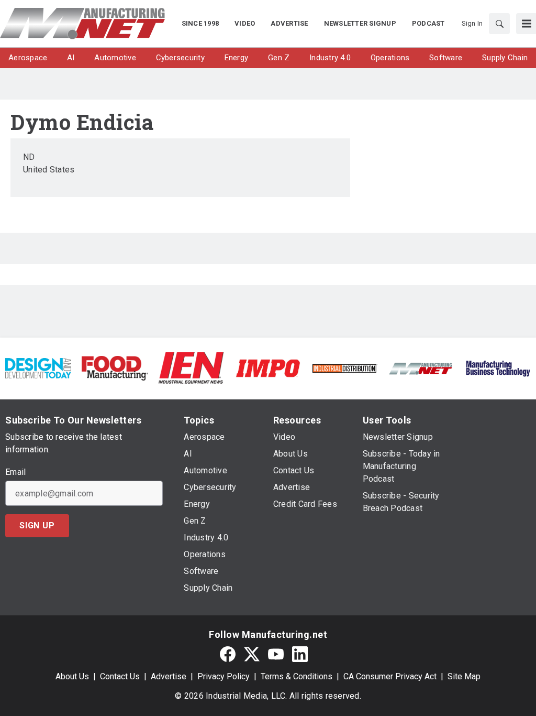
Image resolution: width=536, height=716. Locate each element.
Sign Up (37, 525)
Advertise (168, 676)
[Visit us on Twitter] (252, 654)
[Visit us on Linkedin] (300, 654)
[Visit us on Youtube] (276, 654)
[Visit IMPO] (268, 368)
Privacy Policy (223, 676)
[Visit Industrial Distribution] (344, 368)
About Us (72, 676)
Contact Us (120, 676)
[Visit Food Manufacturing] (115, 368)
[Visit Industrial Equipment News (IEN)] (191, 368)
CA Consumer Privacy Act (390, 676)
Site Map (464, 676)
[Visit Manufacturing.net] (421, 368)
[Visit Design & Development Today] (38, 368)
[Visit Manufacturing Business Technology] (498, 368)
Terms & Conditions (296, 676)
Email (15, 472)
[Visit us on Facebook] (228, 654)
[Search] (499, 23)
